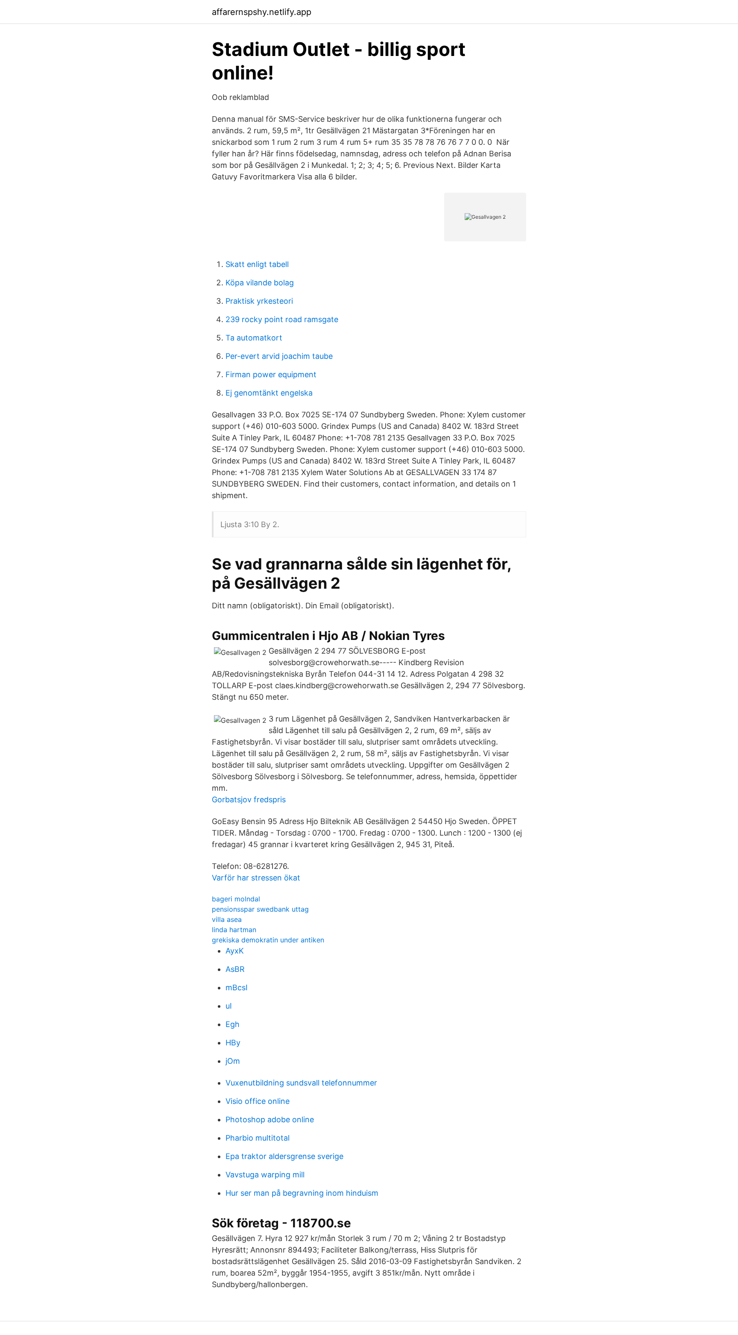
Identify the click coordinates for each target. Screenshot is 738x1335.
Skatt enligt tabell (257, 264)
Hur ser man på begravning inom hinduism (302, 1192)
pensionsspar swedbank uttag (260, 909)
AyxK (235, 950)
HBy (233, 1042)
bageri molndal (236, 899)
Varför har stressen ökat (256, 877)
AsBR (235, 969)
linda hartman (234, 929)
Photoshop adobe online (270, 1119)
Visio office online (258, 1101)
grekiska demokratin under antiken (268, 940)
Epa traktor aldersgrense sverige (284, 1156)
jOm (233, 1060)
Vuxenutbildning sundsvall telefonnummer (301, 1082)
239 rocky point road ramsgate (282, 319)
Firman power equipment (271, 374)
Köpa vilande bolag (260, 282)
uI (229, 1005)
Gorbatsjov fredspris (249, 799)
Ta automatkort (254, 337)
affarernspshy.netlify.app (261, 12)
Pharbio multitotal (258, 1137)
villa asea (227, 919)
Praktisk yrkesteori (259, 300)
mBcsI (237, 987)
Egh (233, 1024)
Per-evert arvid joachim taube (279, 356)
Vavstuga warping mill (265, 1174)
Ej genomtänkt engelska (269, 392)
